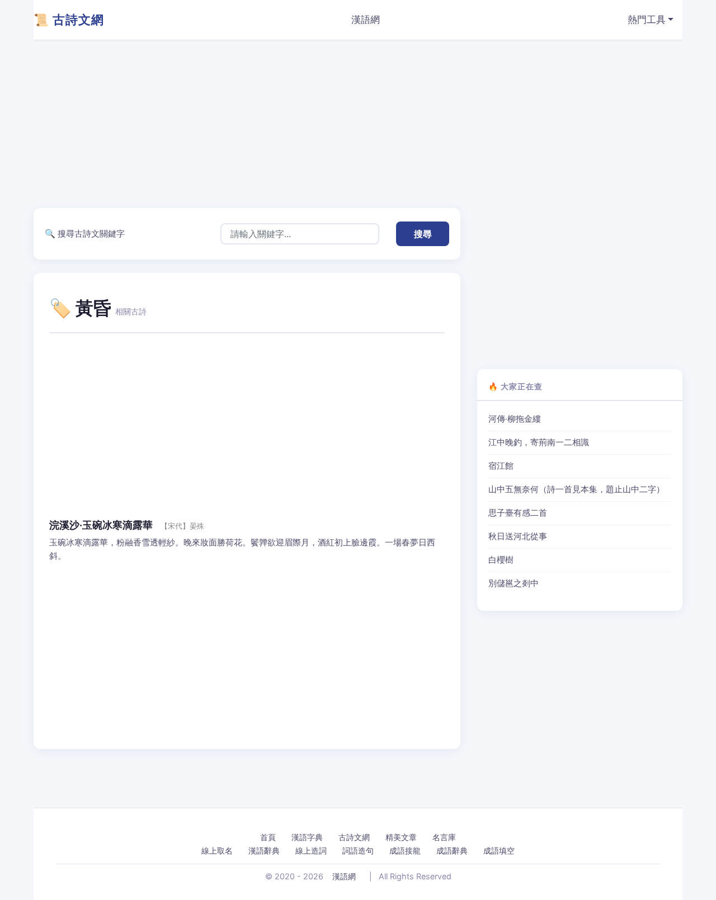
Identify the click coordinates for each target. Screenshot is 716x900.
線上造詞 (311, 850)
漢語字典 (307, 837)
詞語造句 (358, 850)
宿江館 (501, 466)
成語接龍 (405, 850)
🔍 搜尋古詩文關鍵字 (85, 233)
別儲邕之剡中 (513, 583)
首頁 (268, 837)
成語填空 (499, 850)
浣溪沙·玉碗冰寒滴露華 (101, 525)
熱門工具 (647, 19)
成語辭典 (452, 850)
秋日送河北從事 (517, 536)
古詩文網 (354, 837)
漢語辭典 (264, 850)
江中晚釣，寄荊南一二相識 (538, 442)
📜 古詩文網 (69, 19)
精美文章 (401, 837)
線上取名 (217, 850)
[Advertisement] (369, 124)
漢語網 (365, 19)
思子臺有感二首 (517, 513)
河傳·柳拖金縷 (514, 419)
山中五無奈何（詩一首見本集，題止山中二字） (576, 489)
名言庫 (444, 837)
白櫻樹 (501, 560)
